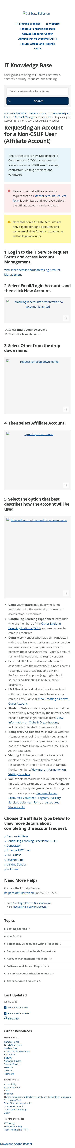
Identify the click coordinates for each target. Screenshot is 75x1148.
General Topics (37, 113)
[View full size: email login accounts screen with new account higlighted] (37, 310)
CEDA (7, 1090)
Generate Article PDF (18, 1007)
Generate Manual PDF (18, 1013)
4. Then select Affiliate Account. (34, 423)
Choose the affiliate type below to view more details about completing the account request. (37, 823)
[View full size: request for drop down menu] (37, 385)
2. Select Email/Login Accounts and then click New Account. (37, 288)
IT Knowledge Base (15, 113)
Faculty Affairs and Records (37, 43)
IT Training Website (28, 23)
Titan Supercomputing (15, 1109)
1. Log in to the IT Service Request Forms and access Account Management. (36, 257)
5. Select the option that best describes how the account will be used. (36, 504)
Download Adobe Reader (16, 1144)
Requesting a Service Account (30, 906)
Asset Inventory (12, 1087)
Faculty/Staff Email (13, 1045)
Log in (37, 48)
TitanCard (9, 1073)
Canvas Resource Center (37, 33)
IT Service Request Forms (17, 1051)
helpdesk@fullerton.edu (19, 893)
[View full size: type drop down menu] (37, 460)
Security (8, 1057)
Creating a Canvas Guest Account (32, 903)
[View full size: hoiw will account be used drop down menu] (37, 557)
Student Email (11, 1048)
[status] (37, 165)
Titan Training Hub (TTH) (16, 1129)
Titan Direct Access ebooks (17, 1103)
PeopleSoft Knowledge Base (37, 28)
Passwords (9, 1054)
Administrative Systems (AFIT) (37, 38)
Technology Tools (13, 1100)
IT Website (53, 23)
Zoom (7, 1112)
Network (8, 1067)
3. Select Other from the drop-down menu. (32, 348)
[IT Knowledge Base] (36, 13)
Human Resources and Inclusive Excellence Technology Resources (37, 1097)
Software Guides (12, 1060)
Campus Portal (11, 1041)
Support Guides (12, 1064)
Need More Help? (20, 880)
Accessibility (10, 1084)
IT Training (9, 1123)
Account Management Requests (33, 117)
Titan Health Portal (13, 1106)
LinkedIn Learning (13, 1126)
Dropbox (8, 1093)
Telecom (8, 1070)
